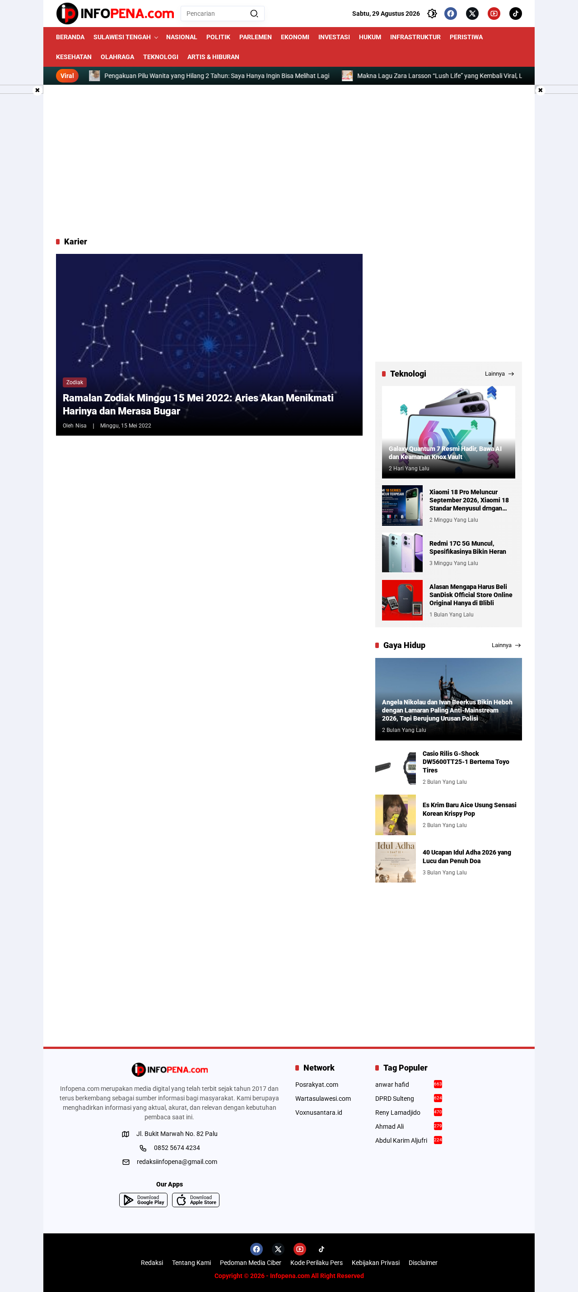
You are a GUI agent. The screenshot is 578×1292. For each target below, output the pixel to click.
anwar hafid (409, 1084)
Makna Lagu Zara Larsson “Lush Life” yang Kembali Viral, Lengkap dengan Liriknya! (447, 75)
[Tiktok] (515, 13)
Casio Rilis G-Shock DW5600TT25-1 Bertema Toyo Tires (466, 761)
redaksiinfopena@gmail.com (177, 1161)
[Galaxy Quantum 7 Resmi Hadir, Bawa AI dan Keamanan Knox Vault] (448, 432)
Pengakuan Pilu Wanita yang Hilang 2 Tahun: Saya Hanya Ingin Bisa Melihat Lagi (190, 75)
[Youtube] (494, 13)
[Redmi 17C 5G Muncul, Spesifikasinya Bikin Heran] (402, 553)
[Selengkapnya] (169, 1069)
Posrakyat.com (316, 1084)
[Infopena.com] (115, 13)
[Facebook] (450, 13)
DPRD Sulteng (409, 1098)
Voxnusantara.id (318, 1112)
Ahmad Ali (409, 1126)
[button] (254, 13)
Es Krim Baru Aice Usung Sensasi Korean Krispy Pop (470, 809)
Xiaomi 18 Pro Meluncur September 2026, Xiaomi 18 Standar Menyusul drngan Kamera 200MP (469, 500)
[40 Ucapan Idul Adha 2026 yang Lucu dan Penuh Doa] (395, 862)
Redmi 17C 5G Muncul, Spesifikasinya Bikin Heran (467, 547)
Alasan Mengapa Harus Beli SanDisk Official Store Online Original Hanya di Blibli (471, 595)
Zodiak (74, 382)
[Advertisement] (289, 160)
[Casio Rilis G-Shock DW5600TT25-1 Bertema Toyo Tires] (395, 767)
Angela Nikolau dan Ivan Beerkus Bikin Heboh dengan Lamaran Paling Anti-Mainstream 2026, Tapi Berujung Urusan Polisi (447, 710)
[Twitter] (472, 13)
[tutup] (37, 91)
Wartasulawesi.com (323, 1098)
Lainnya (495, 373)
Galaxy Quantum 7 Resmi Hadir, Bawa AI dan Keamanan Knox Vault (445, 452)
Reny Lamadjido (409, 1112)
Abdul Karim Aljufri (409, 1140)
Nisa (81, 426)
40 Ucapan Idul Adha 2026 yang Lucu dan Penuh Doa (467, 856)
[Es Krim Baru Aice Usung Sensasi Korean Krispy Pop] (395, 815)
